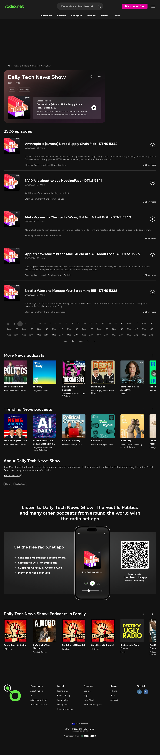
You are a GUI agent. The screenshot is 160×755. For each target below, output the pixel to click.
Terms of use (63, 691)
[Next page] (88, 341)
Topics (116, 16)
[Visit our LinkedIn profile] (139, 692)
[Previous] (143, 354)
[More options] (99, 76)
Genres (104, 16)
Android (114, 700)
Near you (91, 16)
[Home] (9, 66)
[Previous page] (14, 323)
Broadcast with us (39, 705)
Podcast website (12, 475)
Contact (87, 691)
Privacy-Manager (65, 709)
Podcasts (61, 16)
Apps (86, 695)
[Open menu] (153, 6)
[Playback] (93, 107)
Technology (24, 90)
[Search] (99, 6)
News (12, 90)
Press (33, 695)
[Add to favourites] (91, 76)
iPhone (113, 691)
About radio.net (37, 691)
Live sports (76, 16)
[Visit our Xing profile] (146, 692)
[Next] (152, 354)
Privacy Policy (63, 695)
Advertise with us (38, 700)
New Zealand (81, 724)
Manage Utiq (63, 705)
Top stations (46, 16)
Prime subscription (93, 705)
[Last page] (94, 341)
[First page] (8, 323)
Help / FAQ (89, 700)
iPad (112, 695)
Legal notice (63, 700)
